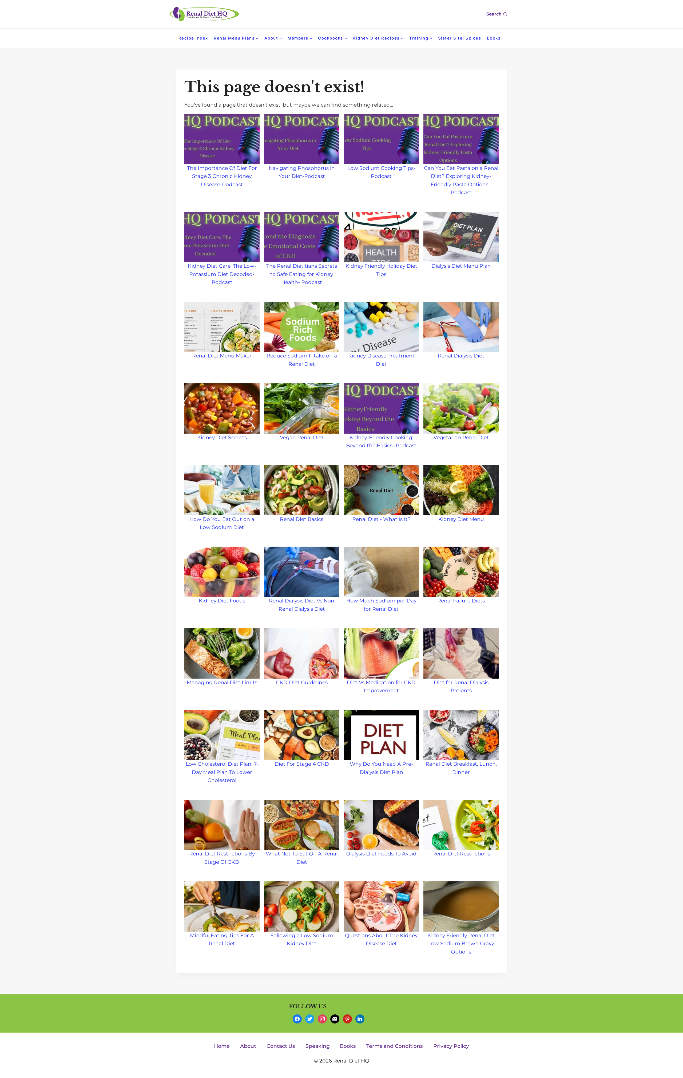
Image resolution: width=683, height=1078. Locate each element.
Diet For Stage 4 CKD (302, 764)
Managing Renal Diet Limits (222, 682)
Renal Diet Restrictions (461, 854)
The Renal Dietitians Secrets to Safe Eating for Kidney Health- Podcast (301, 274)
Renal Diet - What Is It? (381, 519)
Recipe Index (193, 38)
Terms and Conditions (394, 1046)
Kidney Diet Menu (461, 519)
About (248, 1046)
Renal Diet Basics (301, 519)
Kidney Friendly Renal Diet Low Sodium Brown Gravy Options (461, 943)
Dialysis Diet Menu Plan (461, 266)
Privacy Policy (451, 1046)
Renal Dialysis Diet (461, 356)
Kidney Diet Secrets (222, 437)
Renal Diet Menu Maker (222, 356)
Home (222, 1046)
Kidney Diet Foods (222, 601)
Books (494, 38)
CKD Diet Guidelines (302, 682)
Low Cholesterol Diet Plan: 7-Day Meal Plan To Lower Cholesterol (222, 772)
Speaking (317, 1046)
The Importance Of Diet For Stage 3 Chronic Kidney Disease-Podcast (222, 176)
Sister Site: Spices (459, 38)
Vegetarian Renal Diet (461, 437)
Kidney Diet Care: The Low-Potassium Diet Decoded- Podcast (222, 274)
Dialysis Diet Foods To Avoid (381, 854)
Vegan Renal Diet (302, 437)
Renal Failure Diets (461, 601)
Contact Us (281, 1046)
